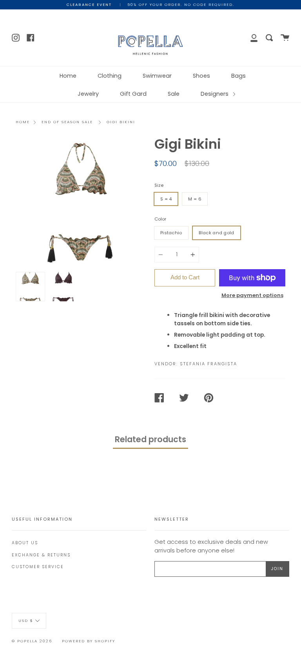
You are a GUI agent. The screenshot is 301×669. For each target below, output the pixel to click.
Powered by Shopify (88, 640)
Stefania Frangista (208, 364)
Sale (174, 94)
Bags (238, 76)
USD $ (25, 620)
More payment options (252, 295)
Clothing (109, 76)
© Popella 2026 (32, 640)
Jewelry (88, 94)
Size (158, 185)
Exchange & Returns (41, 555)
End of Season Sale (67, 121)
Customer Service (38, 567)
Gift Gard (133, 94)
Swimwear (157, 76)
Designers (215, 94)
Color (160, 219)
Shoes (201, 76)
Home (68, 76)
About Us (25, 543)
